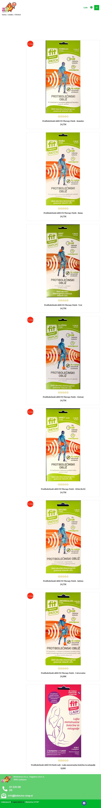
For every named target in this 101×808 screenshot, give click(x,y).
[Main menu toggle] (96, 7)
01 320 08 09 (15, 788)
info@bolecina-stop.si (20, 795)
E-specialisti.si (17, 802)
